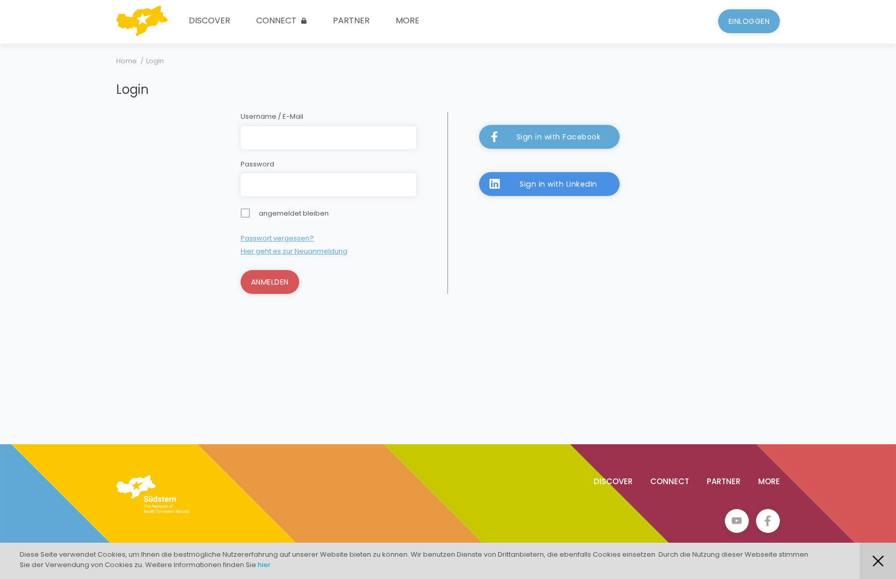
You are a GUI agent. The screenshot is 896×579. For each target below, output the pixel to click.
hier (264, 565)
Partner (351, 20)
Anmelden (270, 282)
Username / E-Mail (272, 116)
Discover (209, 20)
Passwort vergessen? (277, 238)
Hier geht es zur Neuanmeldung (294, 251)
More (407, 20)
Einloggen (749, 21)
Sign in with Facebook (558, 137)
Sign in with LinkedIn (558, 184)
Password (257, 164)
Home (126, 61)
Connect (277, 20)
